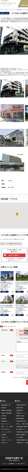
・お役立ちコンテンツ (6, 440)
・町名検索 (3, 418)
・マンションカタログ (6, 432)
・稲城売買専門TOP (5, 405)
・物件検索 (3, 407)
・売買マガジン (4, 442)
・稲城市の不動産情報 (6, 410)
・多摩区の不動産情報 (6, 413)
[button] (16, 214)
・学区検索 (3, 416)
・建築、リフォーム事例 (6, 426)
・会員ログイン (4, 437)
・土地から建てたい (5, 429)
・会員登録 (3, 434)
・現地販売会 (3, 421)
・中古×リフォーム (5, 424)
